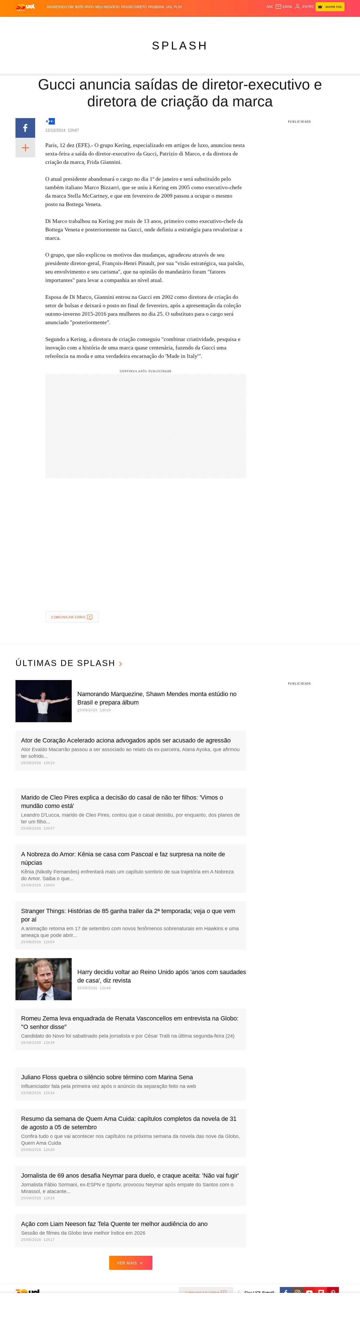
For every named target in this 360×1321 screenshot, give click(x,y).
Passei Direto (134, 7)
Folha (152, 23)
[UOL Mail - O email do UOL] (284, 6)
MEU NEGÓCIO (107, 7)
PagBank (156, 7)
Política (98, 23)
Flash (43, 23)
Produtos (26, 23)
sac (269, 7)
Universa (204, 23)
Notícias (80, 23)
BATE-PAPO (84, 7)
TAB (291, 23)
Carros (116, 23)
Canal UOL (262, 23)
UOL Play (174, 7)
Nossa (280, 23)
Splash (186, 23)
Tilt (236, 23)
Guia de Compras (337, 23)
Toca (313, 23)
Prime (301, 23)
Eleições (60, 23)
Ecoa (245, 23)
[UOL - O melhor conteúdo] (25, 7)
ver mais (127, 1263)
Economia (135, 23)
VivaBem (222, 23)
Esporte (168, 23)
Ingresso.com (60, 7)
